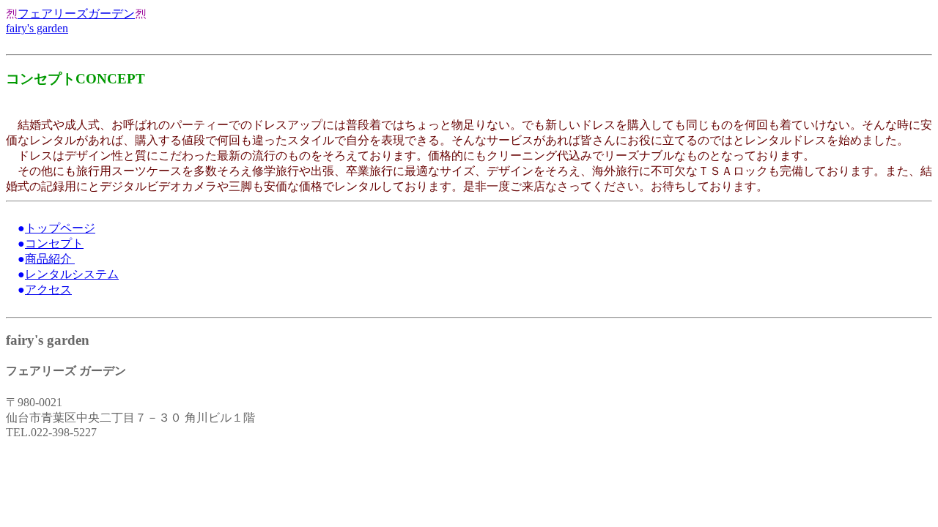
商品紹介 (50, 259)
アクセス (48, 289)
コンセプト (54, 243)
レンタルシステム (72, 274)
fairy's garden (37, 28)
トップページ (60, 228)
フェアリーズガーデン (76, 13)
